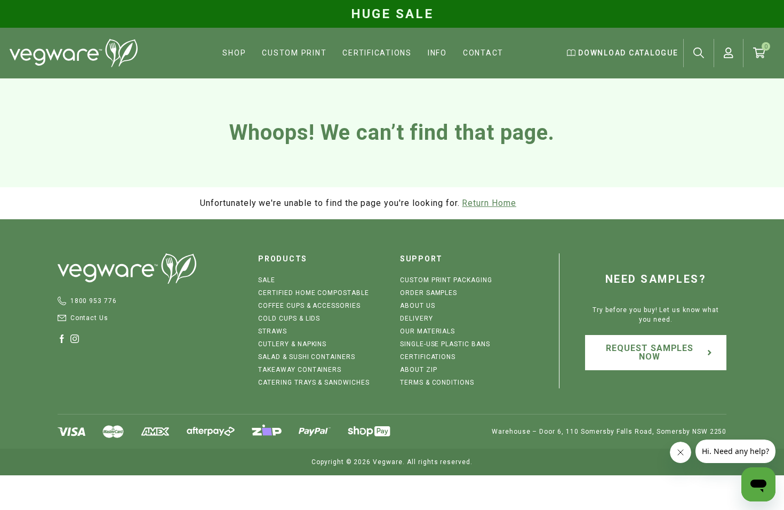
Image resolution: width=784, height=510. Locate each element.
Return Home (489, 203)
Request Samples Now (649, 352)
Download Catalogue (626, 53)
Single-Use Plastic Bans (445, 344)
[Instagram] (76, 338)
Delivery (416, 318)
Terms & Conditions (437, 382)
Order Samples (428, 293)
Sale (266, 280)
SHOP (234, 53)
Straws (272, 331)
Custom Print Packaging (446, 280)
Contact (483, 53)
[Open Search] (698, 52)
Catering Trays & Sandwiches (314, 382)
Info (437, 53)
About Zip (418, 369)
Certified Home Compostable (313, 293)
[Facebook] (64, 338)
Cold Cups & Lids (289, 318)
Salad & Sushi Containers (306, 357)
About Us (417, 305)
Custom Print (294, 53)
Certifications (377, 53)
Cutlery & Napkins (292, 344)
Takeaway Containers (299, 369)
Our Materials (427, 331)
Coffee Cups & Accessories (309, 305)
